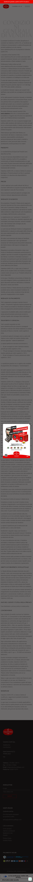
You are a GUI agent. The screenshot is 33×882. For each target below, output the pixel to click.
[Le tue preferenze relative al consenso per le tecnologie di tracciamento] (30, 879)
